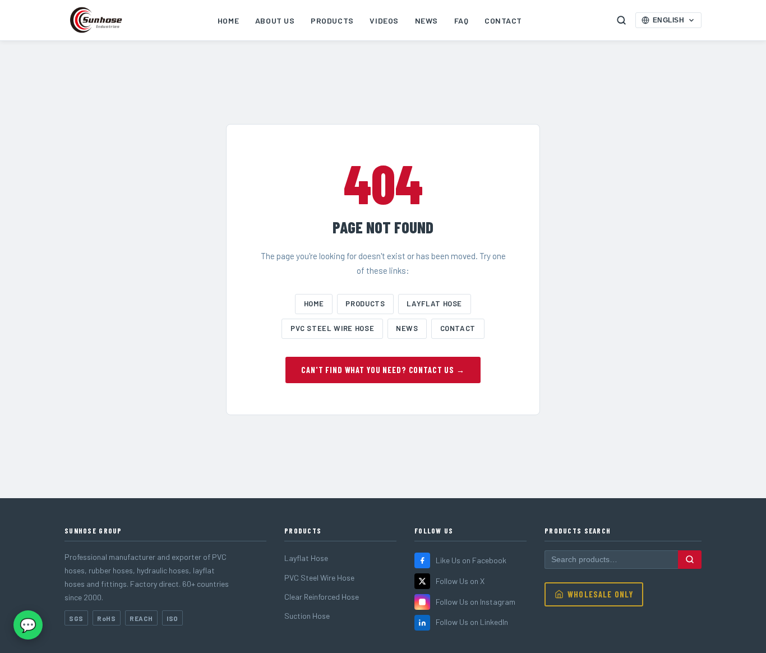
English (669, 20)
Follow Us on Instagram (475, 601)
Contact (503, 20)
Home (228, 20)
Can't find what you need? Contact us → (383, 370)
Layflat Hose (434, 303)
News (426, 20)
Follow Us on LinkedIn (472, 622)
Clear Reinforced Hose (321, 596)
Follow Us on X (460, 581)
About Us (274, 20)
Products (332, 20)
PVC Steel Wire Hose (332, 328)
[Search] (690, 559)
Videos (384, 20)
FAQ (461, 20)
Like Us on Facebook (471, 560)
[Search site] (621, 20)
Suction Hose (307, 615)
